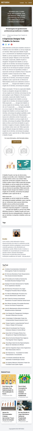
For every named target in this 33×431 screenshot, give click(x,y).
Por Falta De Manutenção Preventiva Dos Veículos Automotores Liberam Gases (16, 294)
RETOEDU (5, 2)
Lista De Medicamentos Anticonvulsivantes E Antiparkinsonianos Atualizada (17, 309)
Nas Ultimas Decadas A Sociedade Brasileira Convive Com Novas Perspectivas (17, 304)
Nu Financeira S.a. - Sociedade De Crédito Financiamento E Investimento (17, 353)
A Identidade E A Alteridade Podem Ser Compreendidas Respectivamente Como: (17, 319)
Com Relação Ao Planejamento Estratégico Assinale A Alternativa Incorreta (17, 314)
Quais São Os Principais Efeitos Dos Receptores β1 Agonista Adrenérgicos (16, 334)
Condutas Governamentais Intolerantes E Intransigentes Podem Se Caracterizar (16, 270)
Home (3, 35)
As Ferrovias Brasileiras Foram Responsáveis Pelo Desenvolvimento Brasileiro (17, 275)
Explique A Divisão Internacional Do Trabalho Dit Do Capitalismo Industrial (17, 284)
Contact (22, 2)
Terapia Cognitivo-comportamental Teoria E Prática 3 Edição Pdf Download (17, 324)
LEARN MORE (16, 142)
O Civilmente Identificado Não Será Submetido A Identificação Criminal (15, 358)
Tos (26, 2)
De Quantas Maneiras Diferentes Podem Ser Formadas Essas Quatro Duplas (18, 363)
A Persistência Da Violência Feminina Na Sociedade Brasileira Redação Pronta (16, 280)
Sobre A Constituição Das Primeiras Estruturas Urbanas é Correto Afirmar (15, 329)
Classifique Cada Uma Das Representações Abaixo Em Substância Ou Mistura (17, 344)
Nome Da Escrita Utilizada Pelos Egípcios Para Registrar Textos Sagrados (17, 339)
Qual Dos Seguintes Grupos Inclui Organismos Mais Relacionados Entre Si (18, 348)
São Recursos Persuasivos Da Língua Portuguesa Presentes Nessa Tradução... (16, 289)
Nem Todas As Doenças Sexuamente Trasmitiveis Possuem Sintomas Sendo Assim (17, 299)
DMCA (30, 2)
